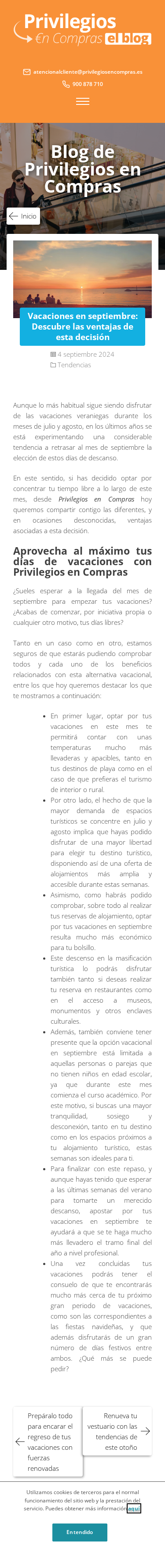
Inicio (29, 215)
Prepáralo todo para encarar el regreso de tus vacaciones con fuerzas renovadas (50, 1442)
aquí (134, 1508)
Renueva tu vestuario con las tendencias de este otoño (112, 1431)
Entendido (79, 1532)
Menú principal (82, 101)
